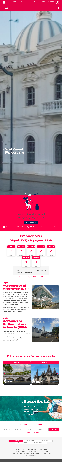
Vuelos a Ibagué (47, 453)
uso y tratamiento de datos (33, 432)
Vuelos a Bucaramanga (44, 447)
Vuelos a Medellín (17, 447)
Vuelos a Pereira (20, 449)
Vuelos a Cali (44, 451)
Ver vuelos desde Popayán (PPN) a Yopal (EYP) (31, 277)
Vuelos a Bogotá (30, 447)
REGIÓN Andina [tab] (16, 440)
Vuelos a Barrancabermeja (32, 453)
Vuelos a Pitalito (32, 455)
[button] (30, 386)
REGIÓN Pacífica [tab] (31, 440)
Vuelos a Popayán (20, 451)
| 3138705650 (53, 1)
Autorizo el (30, 432)
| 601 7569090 (40, 1)
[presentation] (4, 374)
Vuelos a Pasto (43, 449)
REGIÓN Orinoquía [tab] (38, 442)
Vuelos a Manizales (17, 453)
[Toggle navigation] (58, 8)
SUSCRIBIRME (53, 429)
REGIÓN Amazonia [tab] (22, 442)
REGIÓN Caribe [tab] (45, 440)
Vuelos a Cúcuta (33, 451)
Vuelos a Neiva (32, 449)
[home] (5, 8)
